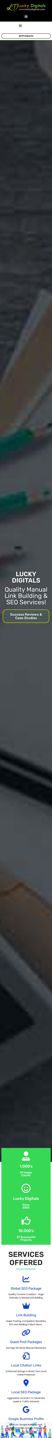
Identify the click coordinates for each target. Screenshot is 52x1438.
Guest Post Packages (26, 1342)
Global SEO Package (26, 1288)
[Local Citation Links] (26, 1355)
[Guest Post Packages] (26, 1332)
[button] (26, 16)
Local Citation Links (26, 1365)
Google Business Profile (26, 1419)
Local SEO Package (26, 1392)
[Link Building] (26, 1305)
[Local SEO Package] (26, 1382)
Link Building (26, 1315)
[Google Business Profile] (26, 1409)
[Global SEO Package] (26, 1279)
